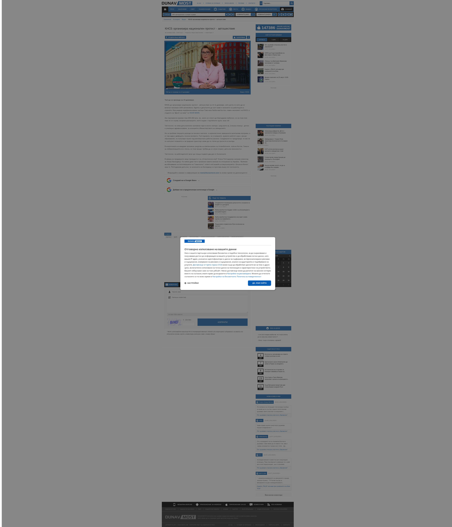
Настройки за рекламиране (239, 273)
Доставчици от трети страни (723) (207, 265)
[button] (191, 283)
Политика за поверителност (249, 276)
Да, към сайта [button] (259, 283)
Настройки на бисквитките (224, 276)
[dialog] (227, 263)
